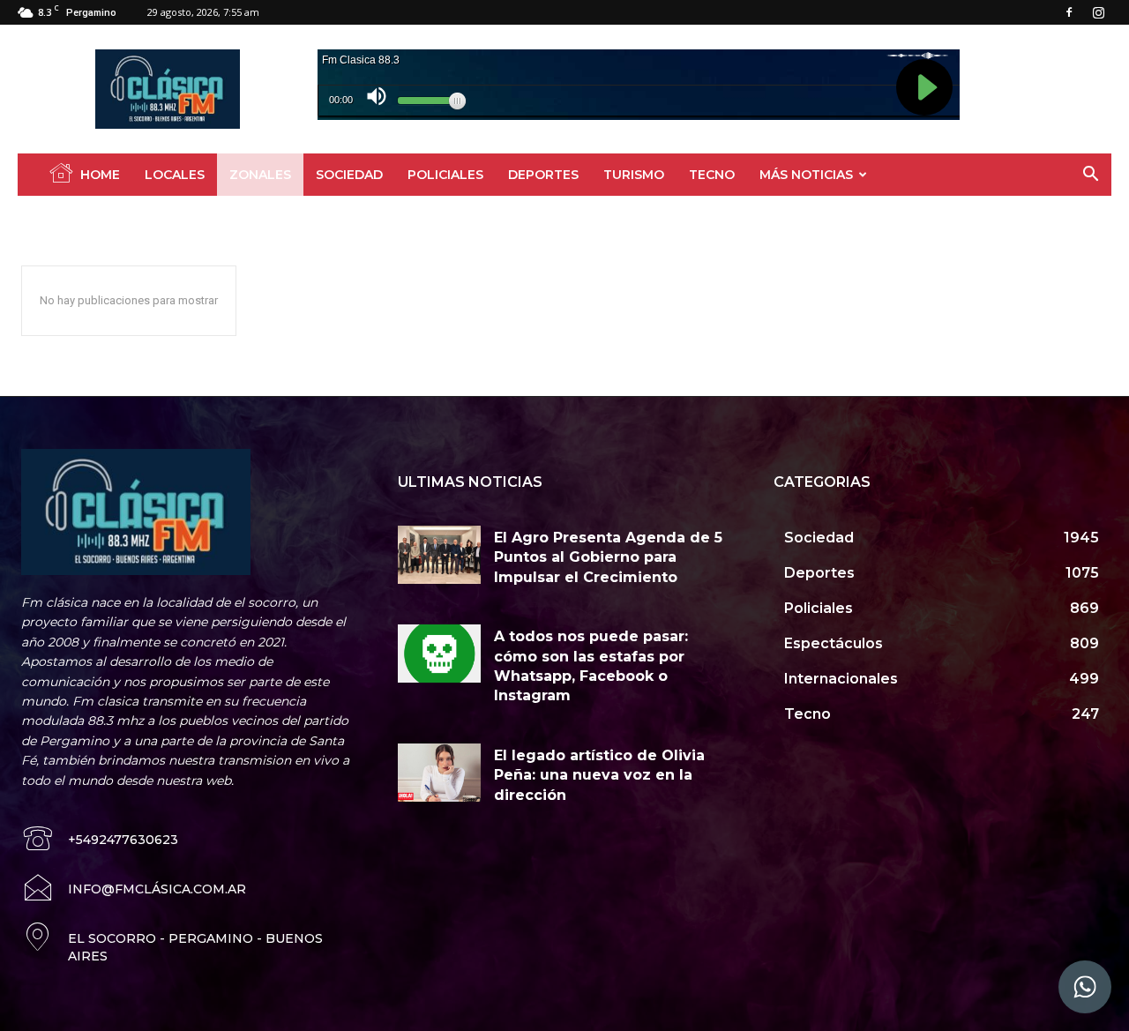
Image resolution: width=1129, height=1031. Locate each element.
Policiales (445, 175)
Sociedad (349, 175)
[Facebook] (1069, 12)
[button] (1090, 176)
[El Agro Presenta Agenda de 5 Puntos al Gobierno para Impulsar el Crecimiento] (440, 555)
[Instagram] (1098, 12)
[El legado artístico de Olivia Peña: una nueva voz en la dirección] (440, 772)
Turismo (633, 175)
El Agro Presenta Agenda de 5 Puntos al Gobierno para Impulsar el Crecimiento (608, 557)
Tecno (712, 175)
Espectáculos (117, 216)
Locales (175, 175)
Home (100, 175)
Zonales (260, 175)
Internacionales (203, 216)
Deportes (543, 175)
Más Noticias (806, 175)
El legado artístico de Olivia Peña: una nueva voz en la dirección (599, 775)
